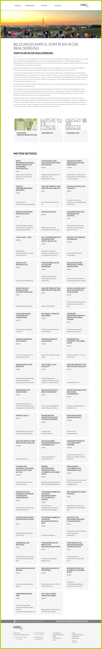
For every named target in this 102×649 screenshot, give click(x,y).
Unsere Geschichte (57, 638)
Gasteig (73, 633)
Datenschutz (74, 642)
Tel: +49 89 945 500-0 (39, 633)
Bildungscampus (75, 638)
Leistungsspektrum (57, 633)
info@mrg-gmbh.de (39, 637)
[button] (30, 5)
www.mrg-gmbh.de (39, 639)
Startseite (17, 5)
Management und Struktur (58, 634)
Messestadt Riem (75, 636)
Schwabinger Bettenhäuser (77, 634)
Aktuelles (58, 5)
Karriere (54, 640)
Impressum (74, 640)
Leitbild (54, 636)
